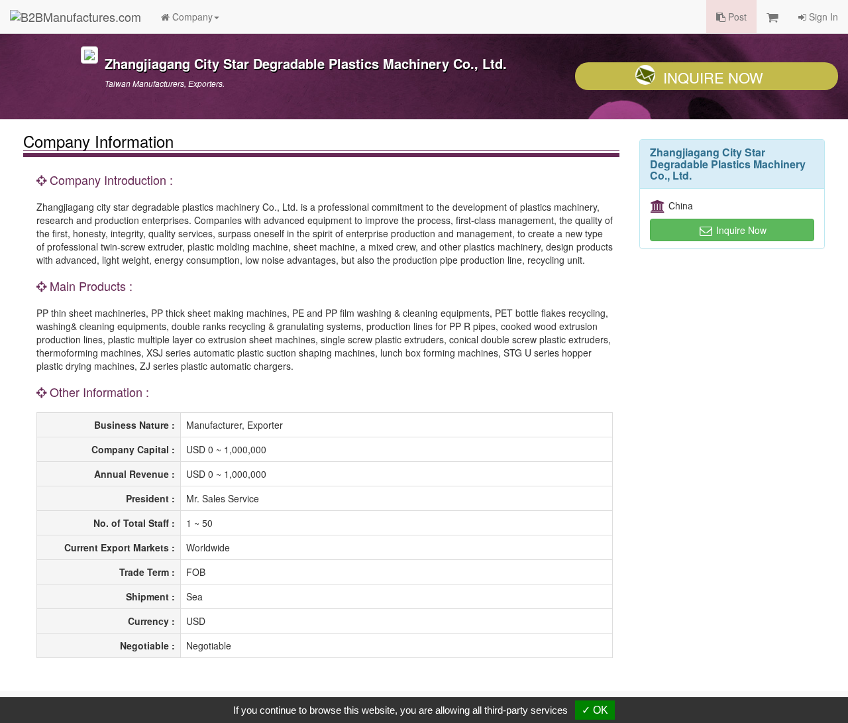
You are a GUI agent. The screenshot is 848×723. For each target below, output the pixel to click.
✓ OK (595, 710)
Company (191, 16)
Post (736, 16)
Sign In (822, 16)
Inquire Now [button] (740, 230)
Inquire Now (713, 77)
